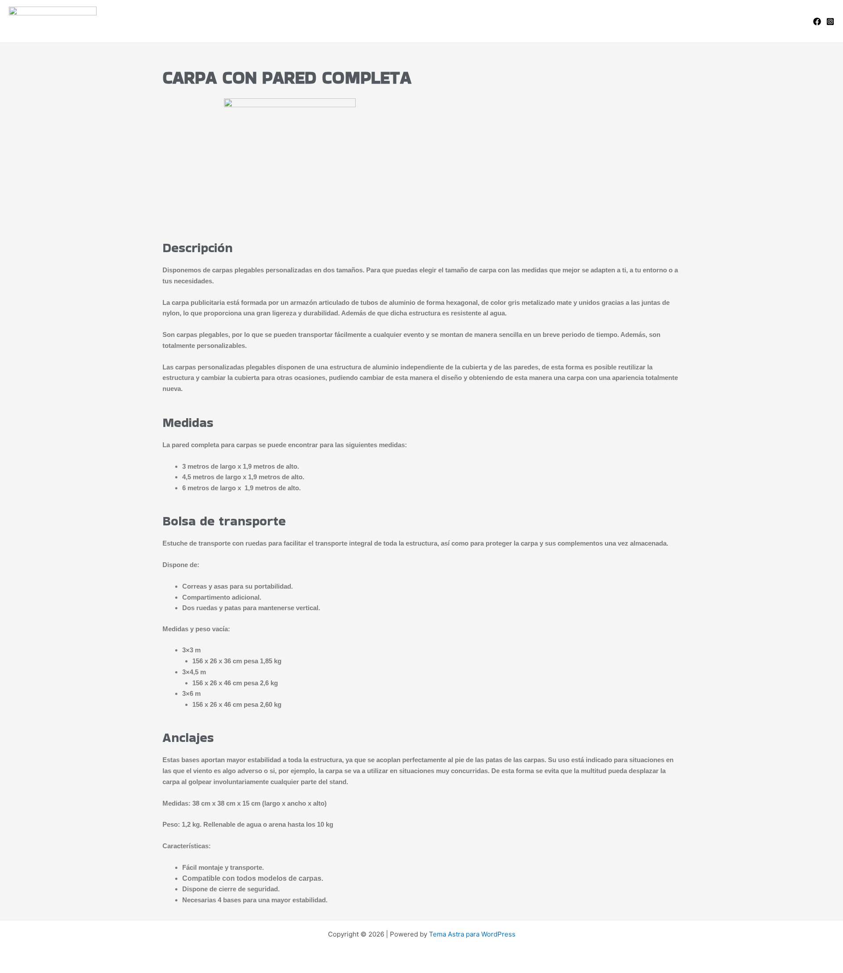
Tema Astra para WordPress (472, 934)
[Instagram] (830, 21)
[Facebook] (817, 21)
